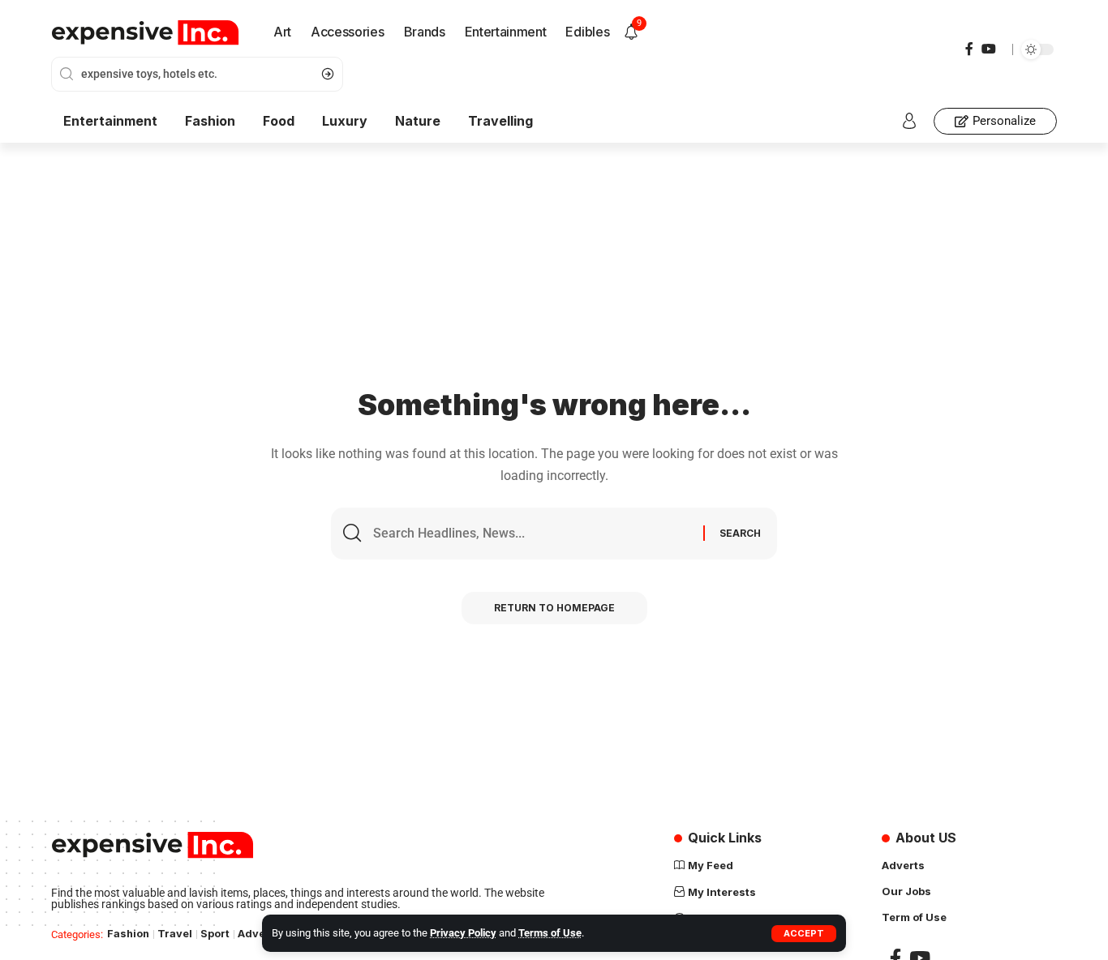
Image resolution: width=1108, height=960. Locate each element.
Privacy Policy (463, 933)
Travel (174, 934)
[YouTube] (988, 49)
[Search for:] (532, 533)
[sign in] (909, 121)
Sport (215, 934)
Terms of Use (550, 933)
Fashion (128, 934)
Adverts (259, 934)
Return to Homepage (554, 608)
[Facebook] (969, 49)
